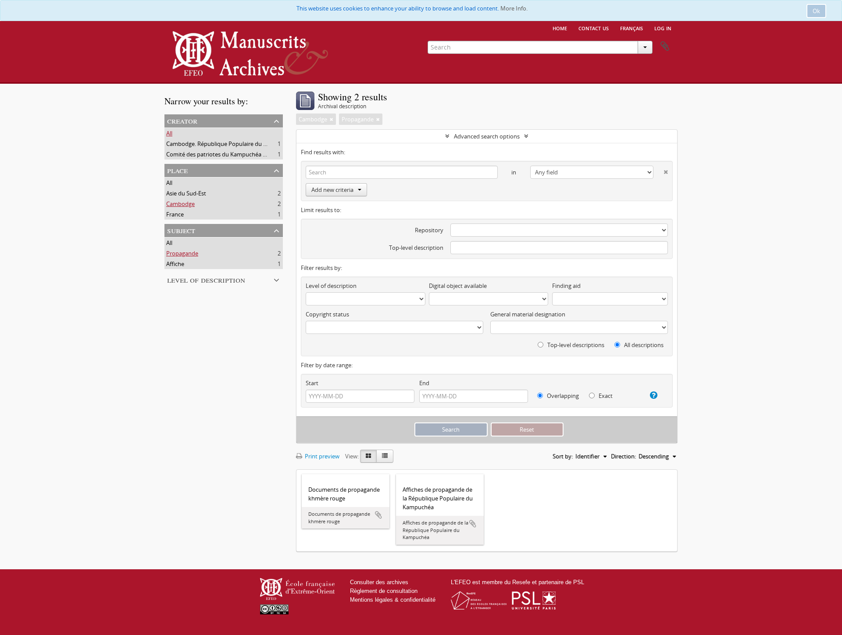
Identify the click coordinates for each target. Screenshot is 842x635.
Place (177, 170)
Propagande (182, 253)
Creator (182, 120)
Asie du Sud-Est (186, 193)
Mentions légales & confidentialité (392, 599)
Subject (181, 230)
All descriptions (643, 345)
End (424, 383)
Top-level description (416, 248)
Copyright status (327, 314)
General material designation (527, 314)
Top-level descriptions (575, 345)
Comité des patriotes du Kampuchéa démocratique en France (246, 154)
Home (560, 27)
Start (312, 383)
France (175, 214)
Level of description (206, 279)
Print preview (321, 456)
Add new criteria (332, 190)
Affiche (175, 264)
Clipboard (665, 46)
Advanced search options (487, 136)
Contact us (593, 27)
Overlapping (562, 396)
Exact (605, 396)
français (631, 27)
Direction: (623, 456)
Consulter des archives (379, 582)
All (169, 133)
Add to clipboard (378, 515)
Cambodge (180, 204)
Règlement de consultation (383, 591)
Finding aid (566, 286)
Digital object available (458, 286)
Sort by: (563, 456)
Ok (816, 11)
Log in (662, 27)
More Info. (514, 8)
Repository (429, 230)
